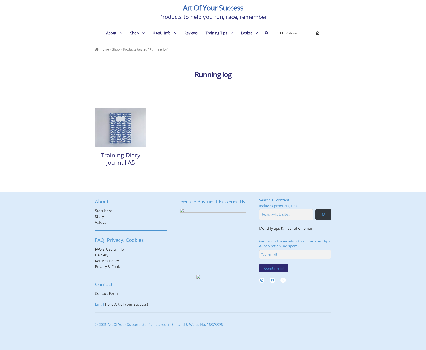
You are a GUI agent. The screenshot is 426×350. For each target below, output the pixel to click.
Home (104, 49)
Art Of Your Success (213, 7)
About (111, 33)
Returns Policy (107, 260)
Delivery (101, 255)
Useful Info (162, 33)
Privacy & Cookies (109, 266)
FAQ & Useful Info (109, 249)
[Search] (323, 214)
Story (99, 216)
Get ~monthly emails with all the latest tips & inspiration (294, 243)
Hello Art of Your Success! (126, 304)
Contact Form (106, 293)
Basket (246, 33)
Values (100, 222)
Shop (134, 33)
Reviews (191, 33)
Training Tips (216, 33)
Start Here (103, 210)
